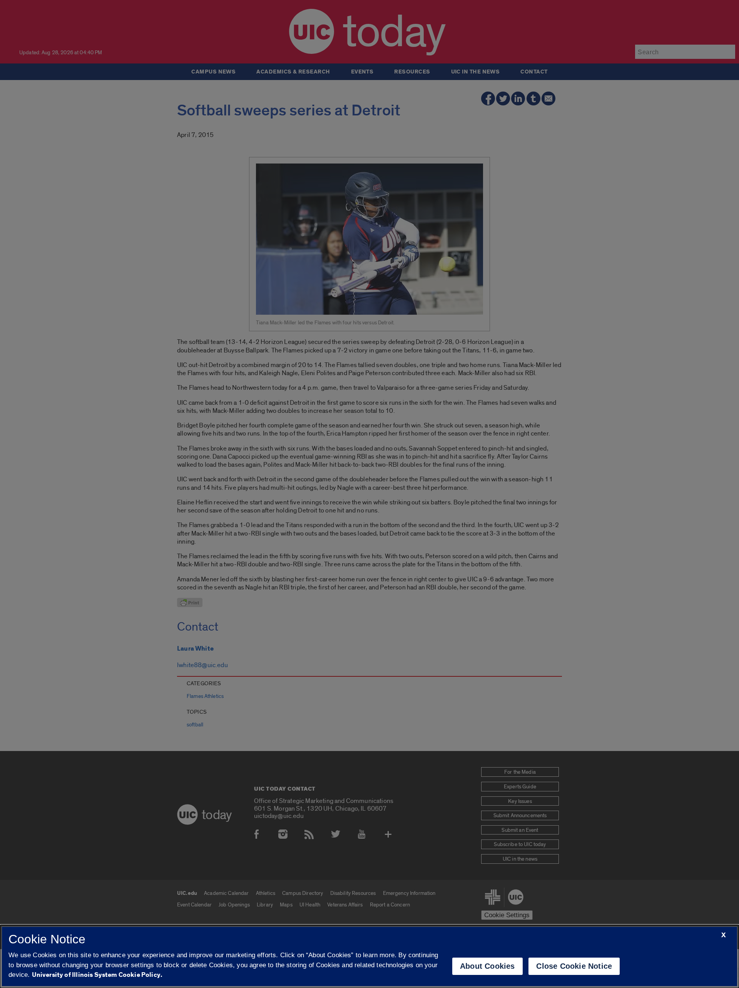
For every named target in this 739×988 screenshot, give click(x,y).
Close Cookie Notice (574, 966)
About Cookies (487, 966)
